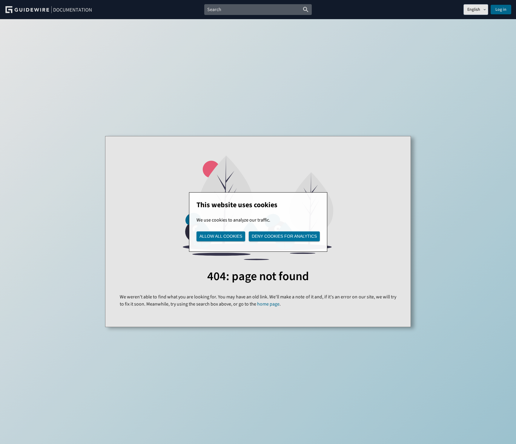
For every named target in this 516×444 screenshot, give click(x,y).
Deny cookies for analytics (284, 236)
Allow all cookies (220, 236)
